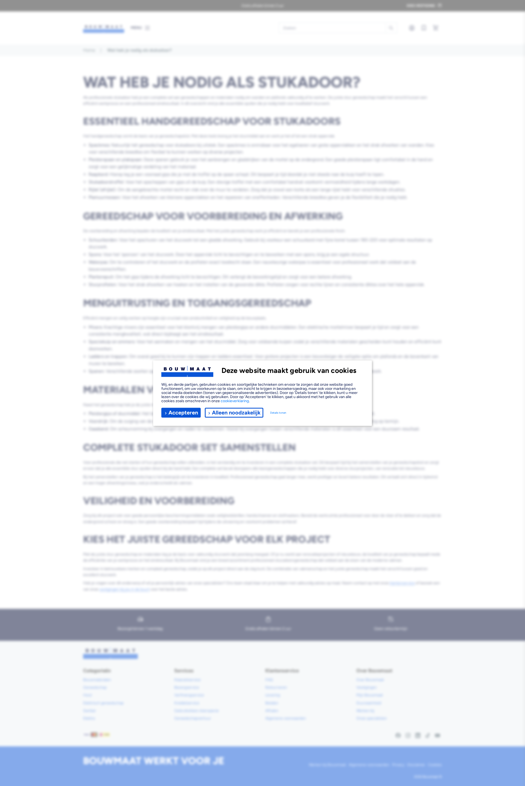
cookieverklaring (235, 400)
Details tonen (278, 412)
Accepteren (183, 412)
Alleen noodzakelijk (236, 412)
